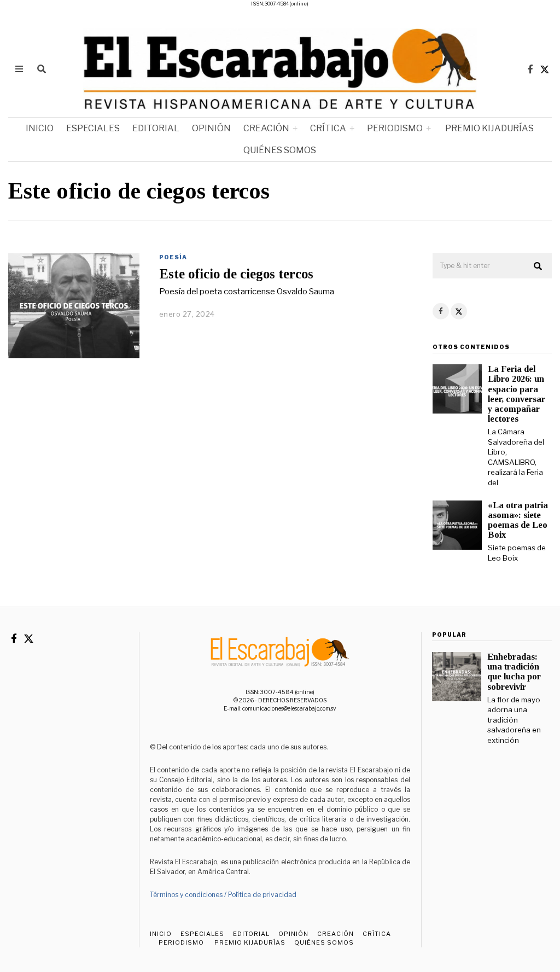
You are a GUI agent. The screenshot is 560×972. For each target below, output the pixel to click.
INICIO (40, 128)
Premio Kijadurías (489, 128)
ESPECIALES (93, 128)
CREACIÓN (266, 128)
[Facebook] (530, 68)
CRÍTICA (328, 128)
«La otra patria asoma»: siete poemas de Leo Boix (518, 520)
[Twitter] (545, 68)
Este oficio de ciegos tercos (236, 273)
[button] (539, 266)
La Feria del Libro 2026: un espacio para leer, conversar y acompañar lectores (516, 394)
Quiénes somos (279, 150)
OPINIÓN (211, 128)
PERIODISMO (395, 128)
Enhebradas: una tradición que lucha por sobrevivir (514, 671)
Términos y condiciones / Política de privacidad (223, 894)
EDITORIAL (155, 128)
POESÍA (173, 257)
